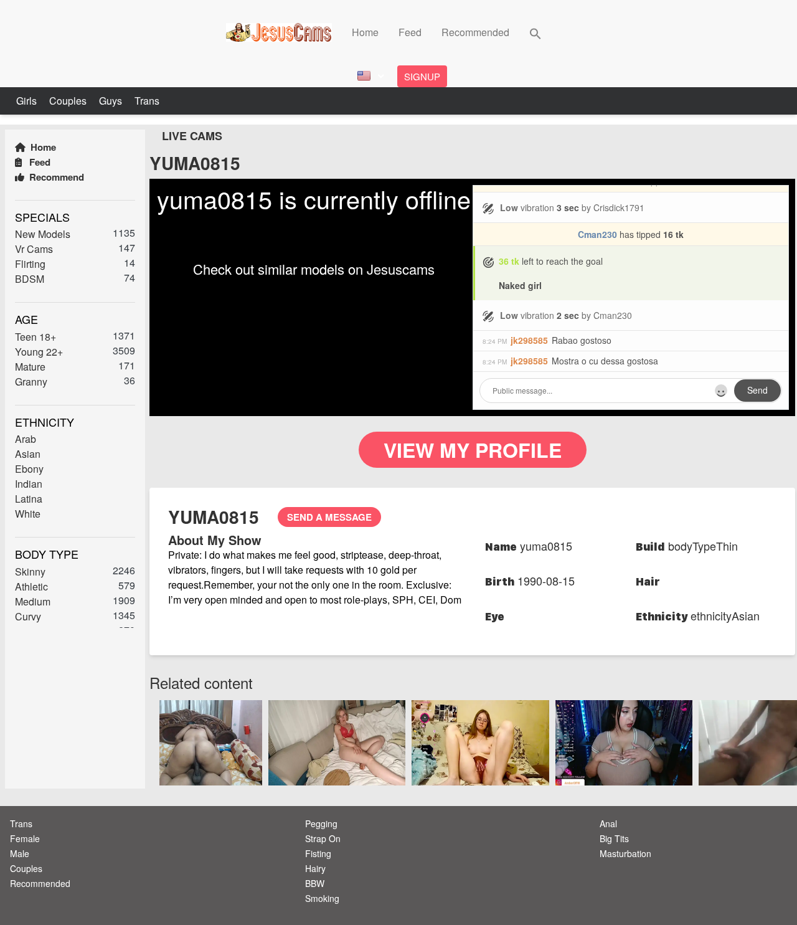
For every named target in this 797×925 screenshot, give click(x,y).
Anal (608, 823)
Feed (410, 32)
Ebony (29, 469)
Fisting (318, 853)
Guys (112, 100)
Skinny (30, 571)
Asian (27, 454)
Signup (422, 76)
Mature (30, 366)
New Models (42, 234)
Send (757, 390)
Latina (28, 498)
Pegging (321, 823)
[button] (535, 32)
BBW (314, 883)
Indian (28, 484)
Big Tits (614, 838)
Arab (25, 439)
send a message (329, 517)
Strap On (323, 838)
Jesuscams (401, 268)
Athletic (31, 586)
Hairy (315, 868)
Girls (27, 100)
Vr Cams (34, 249)
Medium (32, 601)
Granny (31, 381)
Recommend (55, 177)
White (27, 513)
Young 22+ (39, 351)
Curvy (28, 616)
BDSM (29, 279)
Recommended (475, 32)
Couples (69, 100)
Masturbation (625, 853)
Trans (146, 100)
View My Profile (473, 449)
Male (19, 853)
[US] (369, 76)
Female (25, 838)
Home (365, 32)
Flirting (30, 264)
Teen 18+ (35, 337)
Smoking (322, 898)
